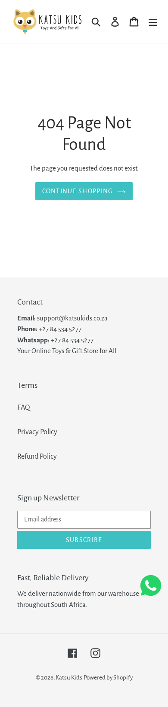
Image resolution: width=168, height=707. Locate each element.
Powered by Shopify (108, 677)
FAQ (23, 407)
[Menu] (152, 21)
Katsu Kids (69, 677)
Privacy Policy (37, 432)
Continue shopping (77, 191)
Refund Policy (37, 456)
